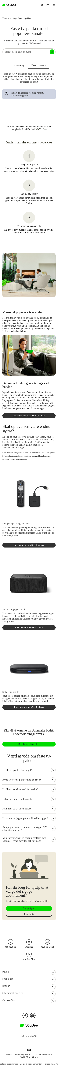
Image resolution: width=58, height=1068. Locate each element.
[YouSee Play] (18, 65)
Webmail (29, 947)
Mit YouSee (41, 129)
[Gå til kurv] (48, 5)
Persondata (49, 1064)
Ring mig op (29, 908)
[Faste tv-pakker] (38, 65)
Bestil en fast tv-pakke (29, 744)
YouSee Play (29, 959)
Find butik (29, 914)
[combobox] (26, 51)
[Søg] (52, 51)
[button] (42, 5)
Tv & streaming (9, 18)
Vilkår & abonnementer (31, 1064)
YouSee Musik (47, 947)
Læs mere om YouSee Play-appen (29, 415)
